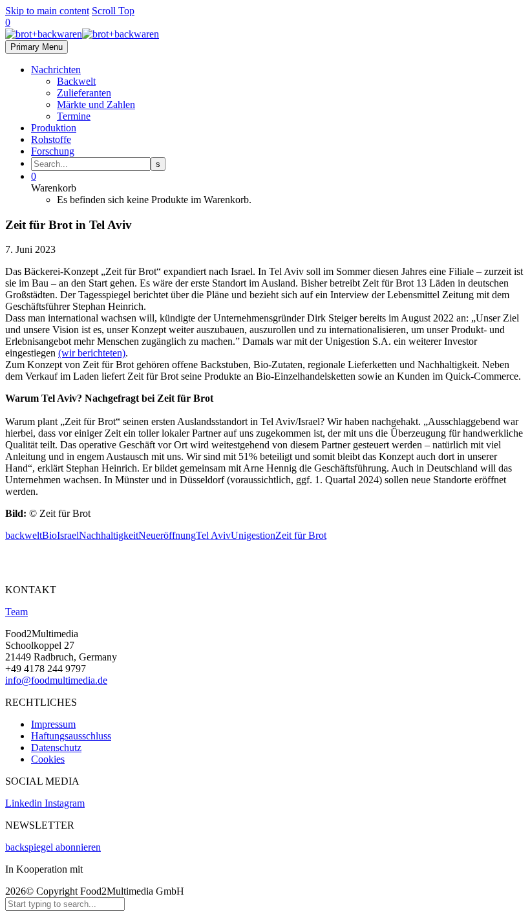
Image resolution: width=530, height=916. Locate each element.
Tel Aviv (213, 535)
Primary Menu (36, 47)
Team (16, 611)
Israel (68, 535)
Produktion (53, 127)
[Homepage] (82, 33)
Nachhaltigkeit (108, 535)
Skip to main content (47, 10)
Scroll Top (113, 10)
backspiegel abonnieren (53, 847)
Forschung (52, 151)
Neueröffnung (167, 535)
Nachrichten (56, 69)
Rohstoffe (51, 139)
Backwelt (76, 81)
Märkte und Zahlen (96, 104)
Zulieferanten (84, 92)
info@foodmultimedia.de (56, 680)
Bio (49, 535)
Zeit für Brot (300, 535)
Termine (73, 116)
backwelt (23, 535)
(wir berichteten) (91, 352)
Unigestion (253, 535)
